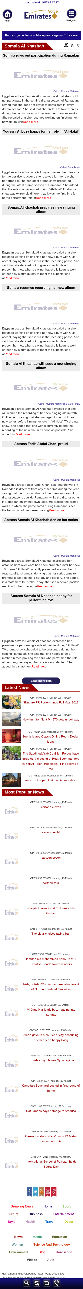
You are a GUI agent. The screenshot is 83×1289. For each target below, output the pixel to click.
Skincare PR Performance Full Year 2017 (51, 702)
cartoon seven (51, 857)
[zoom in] (66, 45)
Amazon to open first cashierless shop (50, 780)
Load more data (41, 680)
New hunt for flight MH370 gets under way (51, 719)
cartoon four (51, 883)
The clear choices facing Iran (50, 933)
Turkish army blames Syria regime (51, 1060)
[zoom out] (78, 45)
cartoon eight (51, 832)
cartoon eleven (51, 807)
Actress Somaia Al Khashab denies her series (41, 520)
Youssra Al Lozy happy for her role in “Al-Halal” (41, 131)
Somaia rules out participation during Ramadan (41, 55)
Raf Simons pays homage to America (51, 1111)
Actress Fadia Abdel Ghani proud (41, 444)
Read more (30, 121)
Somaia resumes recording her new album (41, 287)
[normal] (72, 45)
